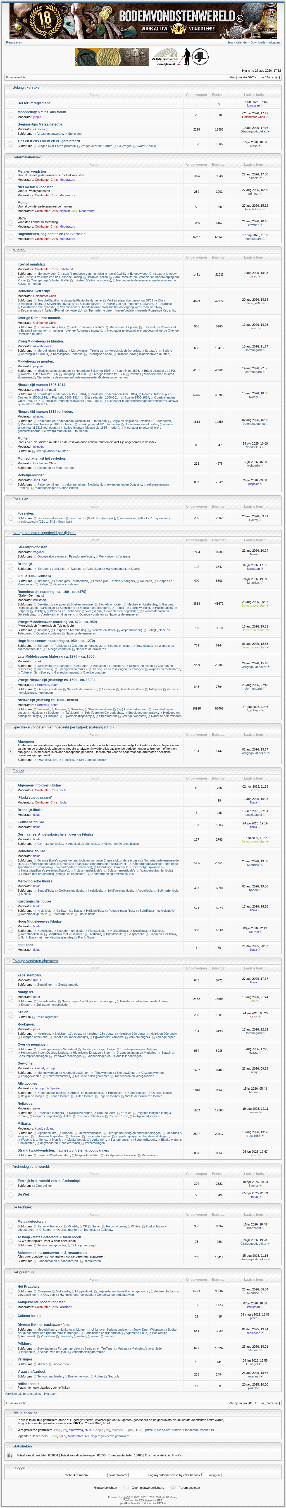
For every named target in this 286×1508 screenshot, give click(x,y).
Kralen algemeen (47, 1017)
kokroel (254, 931)
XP (85, 1226)
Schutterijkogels (145, 1139)
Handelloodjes (136, 1092)
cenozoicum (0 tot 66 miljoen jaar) (92, 518)
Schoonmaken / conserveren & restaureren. (52, 1253)
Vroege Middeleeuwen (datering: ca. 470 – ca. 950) (57, 622)
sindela (253, 178)
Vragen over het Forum (96, 146)
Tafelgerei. (72, 712)
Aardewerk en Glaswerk (57, 614)
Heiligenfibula (95, 910)
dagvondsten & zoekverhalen (60, 1143)
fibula (62, 790)
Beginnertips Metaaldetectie (40, 124)
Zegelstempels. (30, 975)
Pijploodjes (115, 1092)
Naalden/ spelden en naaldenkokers (144, 1001)
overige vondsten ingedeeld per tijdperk (44, 533)
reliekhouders (106, 1112)
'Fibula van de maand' (35, 798)
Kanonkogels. (120, 1139)
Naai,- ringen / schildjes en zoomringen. (88, 1001)
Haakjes (37, 712)
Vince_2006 (253, 303)
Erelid (53, 1436)
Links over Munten (73, 1329)
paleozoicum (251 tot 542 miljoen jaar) (46, 521)
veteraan (253, 1376)
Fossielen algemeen (51, 518)
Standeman (191, 1430)
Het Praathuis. (29, 1287)
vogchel (38, 552)
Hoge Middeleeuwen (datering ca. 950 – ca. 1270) (56, 641)
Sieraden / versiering (51, 568)
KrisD (37, 980)
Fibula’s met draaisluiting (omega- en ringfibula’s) (54, 873)
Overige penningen (32, 1044)
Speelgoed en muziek (72, 669)
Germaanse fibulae (50, 843)
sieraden (43, 581)
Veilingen (25, 1359)
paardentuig (45, 669)
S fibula (26, 894)
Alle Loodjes (27, 1083)
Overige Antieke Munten (52, 451)
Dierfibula (95, 934)
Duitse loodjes (84, 1096)
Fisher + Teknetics (50, 1226)
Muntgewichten (47, 1072)
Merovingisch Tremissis (87, 350)
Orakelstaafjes (47, 759)
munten (109, 1336)
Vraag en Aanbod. (32, 1372)
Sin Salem (163, 1430)
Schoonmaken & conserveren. (58, 1261)
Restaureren (92, 1261)
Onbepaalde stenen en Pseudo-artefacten (65, 556)
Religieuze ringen (80, 1112)
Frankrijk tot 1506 (127, 370)
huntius (253, 1112)
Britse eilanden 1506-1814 (102, 397)
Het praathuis (23, 1272)
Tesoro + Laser (116, 1226)
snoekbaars (254, 238)
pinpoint (64, 211)
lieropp (50, 1068)
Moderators (67, 179)
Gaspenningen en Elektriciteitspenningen (114, 1056)
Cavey (253, 520)
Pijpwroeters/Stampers (108, 1037)
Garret (96, 1226)
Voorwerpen (61, 1364)
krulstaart (253, 105)
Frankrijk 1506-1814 (65, 397)
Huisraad (52, 716)
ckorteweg (40, 129)
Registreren (14, 42)
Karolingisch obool (100, 354)
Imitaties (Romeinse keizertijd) (62, 310)
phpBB (126, 1497)
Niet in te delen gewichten (92, 1076)
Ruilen (98, 1376)
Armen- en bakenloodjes (86, 1092)
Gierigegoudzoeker (253, 131)
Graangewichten (152, 1072)
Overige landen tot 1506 (108, 374)
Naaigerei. (26, 992)
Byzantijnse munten (34, 330)
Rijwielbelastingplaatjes (78, 716)
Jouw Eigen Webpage (148, 1329)
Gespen (60, 709)
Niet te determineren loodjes (144, 1096)
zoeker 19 (207, 1430)
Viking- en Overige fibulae (121, 843)
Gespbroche (135, 934)
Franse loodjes (59, 1096)
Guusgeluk (253, 1364)
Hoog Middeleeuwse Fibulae (40, 921)
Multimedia (63, 1291)
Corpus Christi (118, 1116)
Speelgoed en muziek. (143, 712)
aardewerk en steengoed (54, 665)
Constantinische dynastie (38, 307)
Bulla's (67, 1116)
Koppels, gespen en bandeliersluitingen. (142, 1136)
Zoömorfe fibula (168, 890)
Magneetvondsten (87, 1155)
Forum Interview (69, 1348)
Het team (50, 1393)
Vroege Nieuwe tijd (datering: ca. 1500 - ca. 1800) (56, 680)
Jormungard (253, 350)
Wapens (125, 556)
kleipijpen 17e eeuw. (68, 1033)
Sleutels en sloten (110, 604)
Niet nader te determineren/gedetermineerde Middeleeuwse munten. (82, 377)
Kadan (253, 890)
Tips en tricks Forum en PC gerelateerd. (49, 141)
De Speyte (53, 1088)
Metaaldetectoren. (32, 1222)
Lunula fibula (86, 914)
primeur (253, 193)
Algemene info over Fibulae (39, 785)
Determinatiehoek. (27, 157)
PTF (159, 1500)
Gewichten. (26, 1063)
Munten (23, 203)
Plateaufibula (96, 930)
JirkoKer (177, 1455)
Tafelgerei (117, 665)
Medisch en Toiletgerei (95, 607)
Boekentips (159, 1333)
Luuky (253, 1072)
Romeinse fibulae (31, 851)
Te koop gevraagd (83, 1245)
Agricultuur (94, 568)
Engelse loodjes (109, 1096)
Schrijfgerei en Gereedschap (103, 712)
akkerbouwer (42, 346)
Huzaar (254, 1052)
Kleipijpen (43, 1033)
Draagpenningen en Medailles (136, 1052)
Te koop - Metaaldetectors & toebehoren (49, 1237)
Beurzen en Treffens (99, 1348)
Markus (253, 1350)
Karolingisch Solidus (34, 354)
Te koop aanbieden (50, 1376)
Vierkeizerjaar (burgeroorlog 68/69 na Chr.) (136, 300)
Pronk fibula (86, 937)
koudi (38, 1128)
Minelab (73, 1226)
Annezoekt (253, 1228)
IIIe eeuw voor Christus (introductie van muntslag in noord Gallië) (81, 273)
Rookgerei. (26, 1024)
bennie (253, 1092)
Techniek (90, 1229)
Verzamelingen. (95, 1143)
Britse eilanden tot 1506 (160, 370)
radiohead (66, 269)
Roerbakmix (253, 209)
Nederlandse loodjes (51, 1092)
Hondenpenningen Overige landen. (44, 1052)
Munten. (19, 250)
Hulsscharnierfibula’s (88, 870)
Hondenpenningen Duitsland (139, 1049)
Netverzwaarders (58, 1076)
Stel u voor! (76, 133)
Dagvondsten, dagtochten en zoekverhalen (51, 234)
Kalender (242, 42)
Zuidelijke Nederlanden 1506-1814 (114, 394)
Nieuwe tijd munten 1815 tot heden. (45, 412)
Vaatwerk (43, 709)
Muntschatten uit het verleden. (42, 458)
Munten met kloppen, (123, 327)
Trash (253, 146)
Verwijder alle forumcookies (23, 1393)
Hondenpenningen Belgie (98, 1049)
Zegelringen (45, 984)
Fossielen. (21, 499)
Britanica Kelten (97, 277)
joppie (37, 117)
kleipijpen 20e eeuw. (164, 1033)
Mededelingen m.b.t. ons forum (42, 112)
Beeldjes (43, 604)
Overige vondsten (65, 584)
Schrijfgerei (67, 607)
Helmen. (75, 1136)
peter (54, 684)
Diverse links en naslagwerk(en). (44, 1325)
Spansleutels (145, 645)
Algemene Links (136, 1333)
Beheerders (40, 1436)
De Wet (23, 1194)
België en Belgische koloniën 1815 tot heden (141, 421)
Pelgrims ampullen (45, 1116)
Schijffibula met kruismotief (157, 910)
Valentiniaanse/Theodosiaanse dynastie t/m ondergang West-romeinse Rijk (110, 307)
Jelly (74, 211)
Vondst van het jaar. (53, 1351)
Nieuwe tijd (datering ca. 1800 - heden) (48, 700)
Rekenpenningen (48, 484)
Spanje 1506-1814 (137, 397)
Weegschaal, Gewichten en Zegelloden (111, 611)
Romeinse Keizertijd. (34, 291)
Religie (43, 584)
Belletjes (39, 611)
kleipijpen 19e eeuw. (132, 1033)
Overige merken (67, 1229)
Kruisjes (126, 1112)
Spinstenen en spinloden (52, 1004)
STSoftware (145, 1500)
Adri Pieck (253, 710)
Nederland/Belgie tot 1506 (93, 370)
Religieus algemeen (146, 1116)
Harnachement (116, 568)
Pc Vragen (124, 146)
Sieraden (43, 645)
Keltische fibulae (31, 822)
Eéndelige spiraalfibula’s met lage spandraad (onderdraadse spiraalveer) (78, 863)
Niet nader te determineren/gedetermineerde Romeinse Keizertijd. (132, 310)
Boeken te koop (78, 1376)
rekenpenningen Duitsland (124, 484)
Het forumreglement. (34, 103)
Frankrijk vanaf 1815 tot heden (99, 424)
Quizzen (49, 1294)
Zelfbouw (107, 1229)
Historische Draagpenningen (92, 1052)
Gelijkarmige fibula (71, 890)
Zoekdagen (45, 1348)
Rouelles (68, 759)
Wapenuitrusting (131, 630)
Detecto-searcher (254, 605)
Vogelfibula (145, 890)
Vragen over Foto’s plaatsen (56, 146)
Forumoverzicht (16, 77)
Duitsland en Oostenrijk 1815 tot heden (47, 424)
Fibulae (18, 771)
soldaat (49, 1128)
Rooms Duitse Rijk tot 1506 (39, 374)
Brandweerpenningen (67, 1056)
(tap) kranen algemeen (132, 709)
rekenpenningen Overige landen (56, 487)
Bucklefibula (114, 934)
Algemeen (44, 467)
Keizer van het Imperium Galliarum (129, 303)
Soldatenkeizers (90, 303)
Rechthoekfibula (32, 934)
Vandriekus (253, 447)
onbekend (25, 945)
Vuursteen (48, 1336)
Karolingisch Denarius (68, 354)
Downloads (258, 42)
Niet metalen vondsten (35, 187)
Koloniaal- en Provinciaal (159, 327)
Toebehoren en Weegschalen (134, 1076)
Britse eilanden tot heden (141, 424)
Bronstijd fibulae (31, 810)
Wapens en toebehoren (164, 669)
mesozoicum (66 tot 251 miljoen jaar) (145, 518)
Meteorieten (150, 1155)
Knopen (26, 1004)
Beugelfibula (45, 890)
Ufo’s (22, 218)
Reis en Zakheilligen (90, 1116)
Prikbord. (25, 1344)
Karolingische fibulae (34, 901)
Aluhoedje (253, 465)
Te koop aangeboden (51, 1245)
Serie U (168, 350)
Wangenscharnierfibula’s (157, 870)
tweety (253, 397)
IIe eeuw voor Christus (145, 273)
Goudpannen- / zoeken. (120, 1155)
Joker (62, 1436)
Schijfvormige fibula (120, 890)
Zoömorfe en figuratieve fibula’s (113, 873)
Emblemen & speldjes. (50, 1136)
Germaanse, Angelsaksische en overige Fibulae (56, 834)
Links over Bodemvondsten (109, 1329)
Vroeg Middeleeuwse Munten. (41, 341)
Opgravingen (44, 1185)
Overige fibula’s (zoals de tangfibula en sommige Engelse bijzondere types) (88, 860)
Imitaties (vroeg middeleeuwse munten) (143, 354)
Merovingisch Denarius (124, 350)
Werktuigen (107, 556)
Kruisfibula (95, 890)
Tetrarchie (165, 303)
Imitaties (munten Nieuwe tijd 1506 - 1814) (74, 400)
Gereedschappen (66, 672)
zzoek (37, 661)
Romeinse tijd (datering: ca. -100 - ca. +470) (52, 592)
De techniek (22, 1207)
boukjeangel (254, 814)
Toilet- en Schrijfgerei (35, 672)
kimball (51, 389)
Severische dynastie (61, 303)
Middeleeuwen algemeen (54, 370)
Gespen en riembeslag (87, 645)
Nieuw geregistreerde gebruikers (107, 1436)
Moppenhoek (84, 1291)
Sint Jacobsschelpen (93, 759)
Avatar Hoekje (146, 146)
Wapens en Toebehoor (65, 611)
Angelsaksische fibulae (83, 843)
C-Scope (45, 1229)
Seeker (253, 1185)
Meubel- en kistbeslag (142, 604)
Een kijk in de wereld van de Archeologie (50, 1181)
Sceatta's (151, 350)
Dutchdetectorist (253, 423)
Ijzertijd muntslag (31, 264)
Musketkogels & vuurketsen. (86, 1139)
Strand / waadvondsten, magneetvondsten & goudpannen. (63, 1150)
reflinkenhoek (28, 1384)
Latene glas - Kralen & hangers (114, 581)
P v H (140, 1430)
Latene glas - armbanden (71, 581)
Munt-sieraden (65, 467)
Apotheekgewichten (76, 1072)
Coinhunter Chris (253, 117)
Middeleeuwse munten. (36, 361)
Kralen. (23, 1012)
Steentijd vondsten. (33, 547)
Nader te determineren (124, 614)
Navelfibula (44, 930)
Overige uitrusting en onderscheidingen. (134, 1133)
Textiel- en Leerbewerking (132, 607)
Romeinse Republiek (51, 327)
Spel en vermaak (82, 604)
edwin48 (253, 224)
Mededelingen (46, 1329)
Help (230, 42)
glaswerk (66, 1336)
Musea (122, 1348)
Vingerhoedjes (47, 1001)
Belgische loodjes (32, 1096)
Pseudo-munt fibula (122, 910)
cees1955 (253, 1135)
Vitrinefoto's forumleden (147, 1348)
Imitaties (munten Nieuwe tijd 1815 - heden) (90, 427)
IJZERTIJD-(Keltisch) (34, 576)
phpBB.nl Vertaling (130, 1503)
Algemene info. (47, 1133)
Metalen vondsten (32, 171)
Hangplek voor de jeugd (76, 1294)
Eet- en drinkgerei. (98, 1136)
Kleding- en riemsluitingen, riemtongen (118, 669)
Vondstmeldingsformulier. (88, 1351)
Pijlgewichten (103, 1072)
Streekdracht (108, 716)
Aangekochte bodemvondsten (41, 1302)
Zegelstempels (68, 984)
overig (95, 1336)
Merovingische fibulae (35, 881)
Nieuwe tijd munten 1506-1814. (42, 385)
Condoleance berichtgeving (115, 1294)
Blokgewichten (126, 1072)
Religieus (60, 645)
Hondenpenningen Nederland (57, 1049)
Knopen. (67, 1133)
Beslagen (99, 665)
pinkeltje (253, 1388)
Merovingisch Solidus (51, 350)
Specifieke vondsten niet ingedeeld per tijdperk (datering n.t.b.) (63, 727)
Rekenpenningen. (31, 475)
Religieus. (25, 1104)
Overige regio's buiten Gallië (50, 280)
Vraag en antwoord (50, 133)
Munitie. (57, 1139)
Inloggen (274, 42)
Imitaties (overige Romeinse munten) (77, 330)
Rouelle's (146, 581)
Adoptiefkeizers (31, 303)
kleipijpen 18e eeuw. (100, 1033)
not (253, 1000)
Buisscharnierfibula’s (121, 870)
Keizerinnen (29, 310)
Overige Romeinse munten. (39, 318)
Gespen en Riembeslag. (70, 630)
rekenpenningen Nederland (83, 484)
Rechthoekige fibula (34, 914)
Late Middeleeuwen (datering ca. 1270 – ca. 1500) (57, 656)
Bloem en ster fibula (162, 934)
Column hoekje (29, 1316)
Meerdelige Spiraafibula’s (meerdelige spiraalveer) (131, 867)
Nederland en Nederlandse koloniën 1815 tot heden (72, 421)
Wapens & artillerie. (34, 1139)
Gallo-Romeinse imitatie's (87, 327)
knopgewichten (31, 1076)
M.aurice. (253, 582)
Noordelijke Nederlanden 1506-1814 (61, 394)
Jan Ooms (40, 480)
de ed (253, 276)
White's (136, 1226)
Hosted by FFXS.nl (155, 1503)
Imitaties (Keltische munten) (92, 280)
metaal (81, 1336)
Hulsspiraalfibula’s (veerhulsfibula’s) (45, 870)
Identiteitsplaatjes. (90, 1133)
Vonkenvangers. (140, 1037)
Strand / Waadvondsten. (53, 1155)
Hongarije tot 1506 (75, 374)
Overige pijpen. (166, 1037)
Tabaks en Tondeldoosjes (70, 1037)
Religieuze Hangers (50, 1112)
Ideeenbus (28, 1351)
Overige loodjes (162, 1092)
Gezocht (114, 1376)
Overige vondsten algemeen (35, 961)
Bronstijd (25, 564)
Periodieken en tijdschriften (102, 1333)
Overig (135, 568)
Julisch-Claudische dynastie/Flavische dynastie (69, 300)
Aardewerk (28, 1336)
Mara (253, 554)
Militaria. (24, 1124)
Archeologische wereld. (31, 1166)
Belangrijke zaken (27, 87)
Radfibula (158, 930)
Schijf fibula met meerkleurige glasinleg (47, 937)
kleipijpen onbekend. (34, 1037)
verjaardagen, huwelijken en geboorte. (123, 1291)
